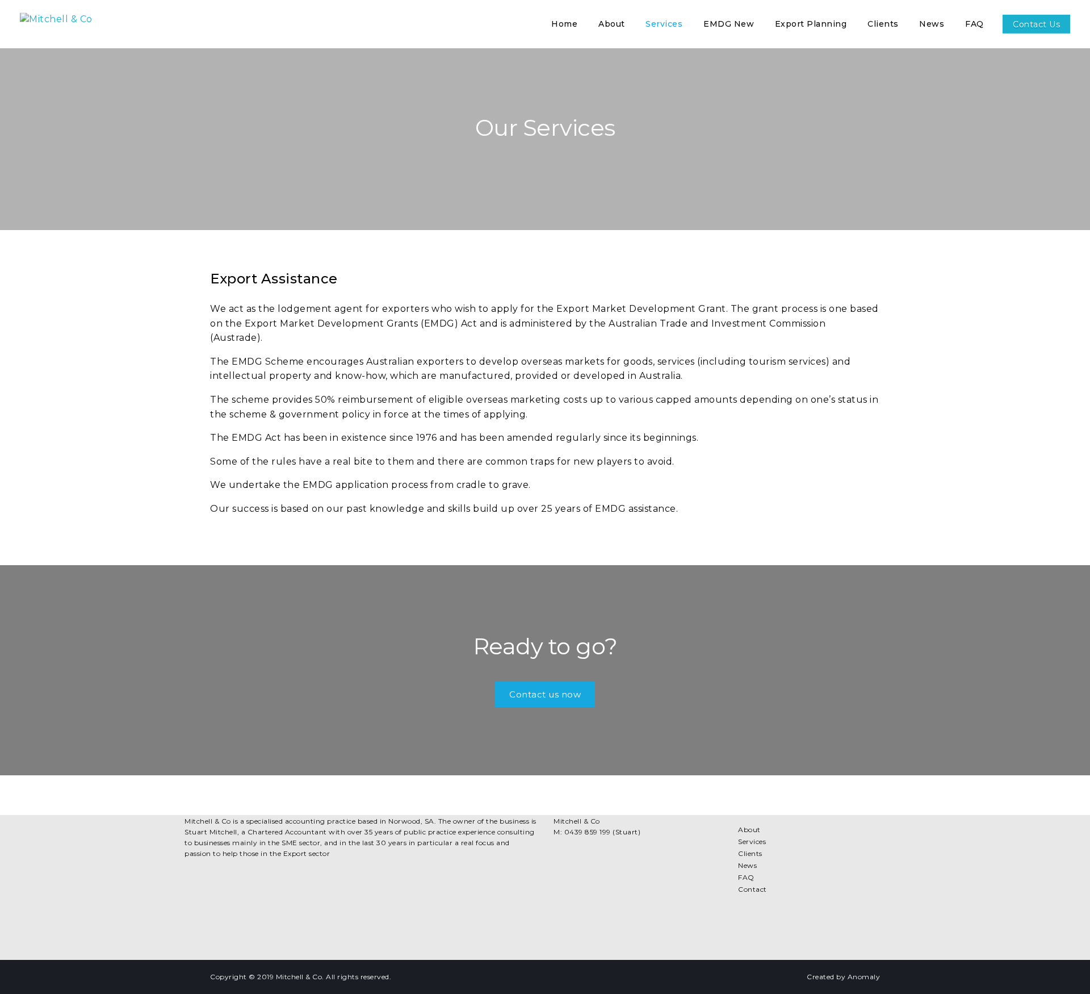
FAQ (746, 877)
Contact (752, 889)
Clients (750, 853)
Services (752, 841)
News (747, 865)
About (749, 829)
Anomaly (864, 976)
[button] (545, 694)
